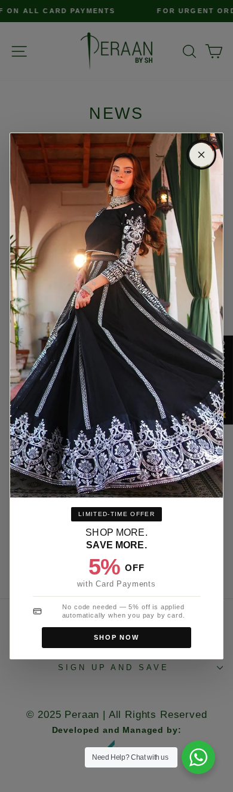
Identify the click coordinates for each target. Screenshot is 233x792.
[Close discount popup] (201, 155)
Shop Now (116, 637)
